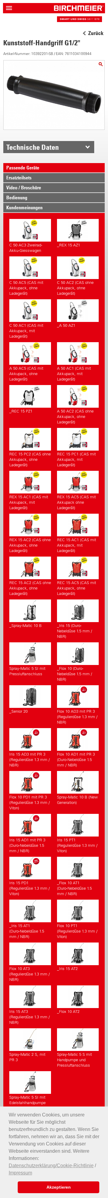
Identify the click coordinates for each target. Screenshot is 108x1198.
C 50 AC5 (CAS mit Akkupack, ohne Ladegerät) (26, 288)
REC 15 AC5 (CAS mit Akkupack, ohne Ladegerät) (76, 588)
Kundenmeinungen (24, 207)
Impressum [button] (20, 1172)
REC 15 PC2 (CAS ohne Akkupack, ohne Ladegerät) (30, 459)
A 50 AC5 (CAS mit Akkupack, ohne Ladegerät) (26, 373)
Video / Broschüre (23, 188)
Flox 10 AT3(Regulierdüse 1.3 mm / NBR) (29, 974)
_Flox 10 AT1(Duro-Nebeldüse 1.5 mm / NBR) (74, 888)
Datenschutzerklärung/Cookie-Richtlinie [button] (51, 1165)
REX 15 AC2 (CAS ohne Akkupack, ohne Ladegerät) (30, 545)
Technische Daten (32, 147)
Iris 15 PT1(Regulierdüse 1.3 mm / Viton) (77, 845)
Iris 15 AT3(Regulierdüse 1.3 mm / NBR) (29, 1017)
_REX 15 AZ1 (68, 245)
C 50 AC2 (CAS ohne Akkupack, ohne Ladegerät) (75, 288)
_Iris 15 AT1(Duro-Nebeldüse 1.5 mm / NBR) (26, 931)
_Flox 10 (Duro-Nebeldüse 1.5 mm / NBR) (74, 674)
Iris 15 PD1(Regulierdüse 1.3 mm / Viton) (29, 888)
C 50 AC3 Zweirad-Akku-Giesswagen (25, 248)
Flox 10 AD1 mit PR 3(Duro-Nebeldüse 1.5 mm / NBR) (76, 759)
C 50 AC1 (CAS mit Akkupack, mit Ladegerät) (26, 331)
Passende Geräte (22, 168)
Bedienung (16, 197)
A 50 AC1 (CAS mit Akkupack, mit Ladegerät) (74, 373)
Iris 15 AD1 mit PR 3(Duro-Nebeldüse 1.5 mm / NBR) (27, 845)
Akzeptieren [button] (58, 1187)
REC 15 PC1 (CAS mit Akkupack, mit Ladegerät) (76, 459)
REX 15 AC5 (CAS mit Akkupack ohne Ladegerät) (76, 502)
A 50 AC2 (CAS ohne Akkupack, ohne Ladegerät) (75, 416)
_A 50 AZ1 (66, 325)
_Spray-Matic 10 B (25, 625)
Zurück (96, 33)
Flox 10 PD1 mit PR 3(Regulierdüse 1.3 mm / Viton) (29, 802)
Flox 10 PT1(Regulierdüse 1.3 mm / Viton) (77, 931)
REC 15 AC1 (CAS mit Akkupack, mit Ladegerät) (76, 545)
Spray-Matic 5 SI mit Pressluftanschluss (27, 671)
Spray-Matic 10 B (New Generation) (77, 800)
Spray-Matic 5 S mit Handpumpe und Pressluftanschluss (74, 1060)
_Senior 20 (18, 711)
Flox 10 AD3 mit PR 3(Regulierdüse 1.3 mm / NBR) (77, 716)
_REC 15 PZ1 (20, 411)
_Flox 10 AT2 (68, 1011)
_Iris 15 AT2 (67, 968)
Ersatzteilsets (19, 178)
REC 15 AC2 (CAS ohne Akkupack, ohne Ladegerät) (30, 588)
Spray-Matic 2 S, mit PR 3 (27, 1057)
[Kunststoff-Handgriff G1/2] (101, 64)
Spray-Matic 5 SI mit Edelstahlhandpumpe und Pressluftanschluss (29, 1102)
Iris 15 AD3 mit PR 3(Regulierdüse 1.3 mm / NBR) (29, 759)
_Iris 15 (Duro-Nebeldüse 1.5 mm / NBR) (74, 631)
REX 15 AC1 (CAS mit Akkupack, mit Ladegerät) (28, 502)
